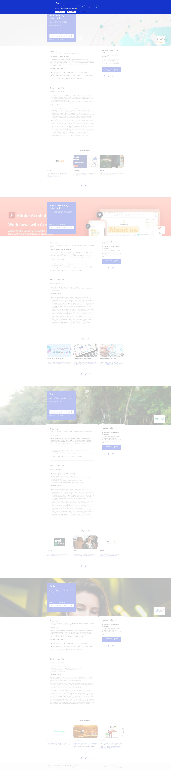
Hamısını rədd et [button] (71, 11)
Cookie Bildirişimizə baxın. (71, 8)
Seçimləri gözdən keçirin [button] (83, 11)
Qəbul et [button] (60, 11)
